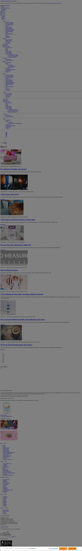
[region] (41, 548)
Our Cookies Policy (32, 548)
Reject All (63, 548)
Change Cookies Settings (53, 548)
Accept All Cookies (72, 548)
